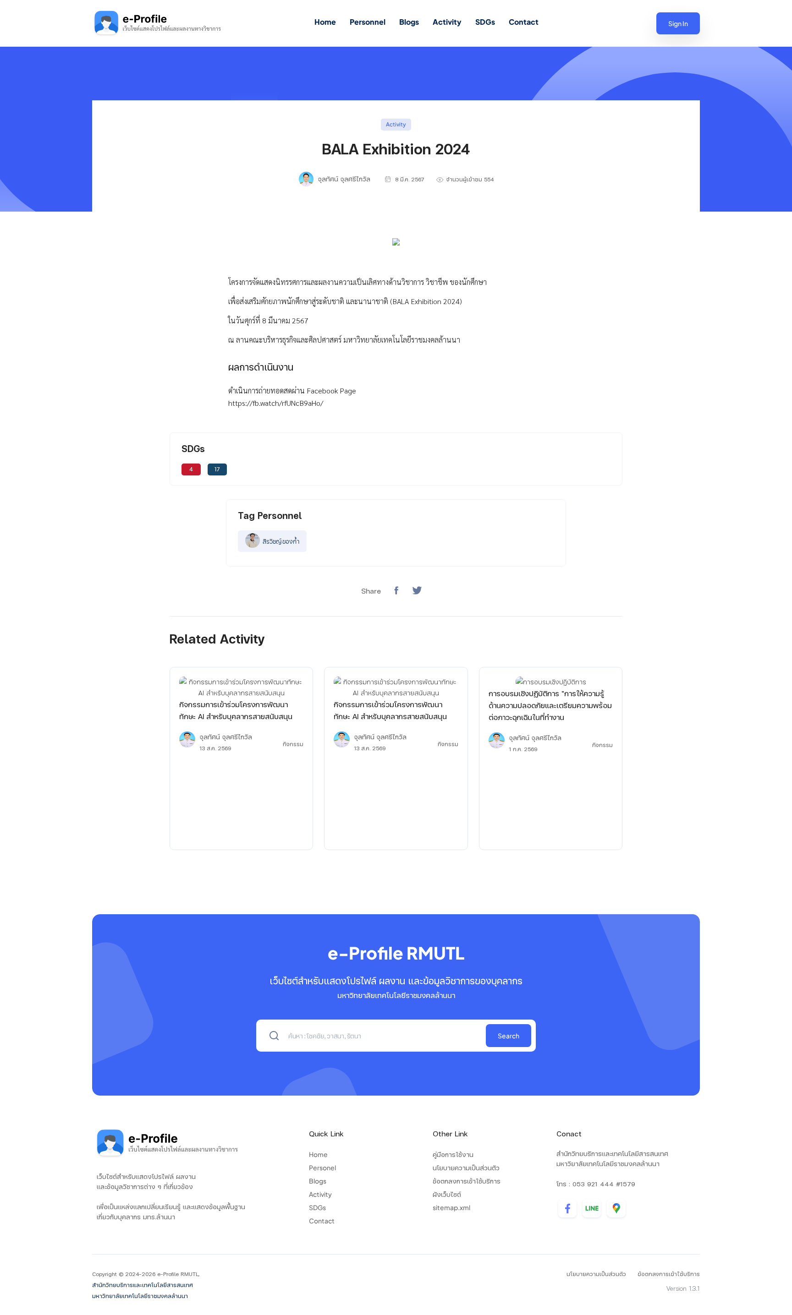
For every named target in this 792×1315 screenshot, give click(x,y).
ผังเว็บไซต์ (447, 1194)
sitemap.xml (451, 1207)
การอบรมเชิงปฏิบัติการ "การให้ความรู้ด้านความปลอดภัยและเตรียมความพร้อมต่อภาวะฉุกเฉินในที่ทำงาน (550, 705)
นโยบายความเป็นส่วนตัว (466, 1167)
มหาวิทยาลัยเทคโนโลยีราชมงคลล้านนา (140, 1296)
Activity (447, 22)
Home (325, 22)
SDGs (485, 22)
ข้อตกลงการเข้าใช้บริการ (466, 1181)
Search (508, 1035)
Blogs (409, 22)
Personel (322, 1167)
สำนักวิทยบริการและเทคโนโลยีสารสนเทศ (142, 1285)
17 (217, 469)
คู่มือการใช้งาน (453, 1154)
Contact (524, 22)
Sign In (678, 23)
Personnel (367, 22)
